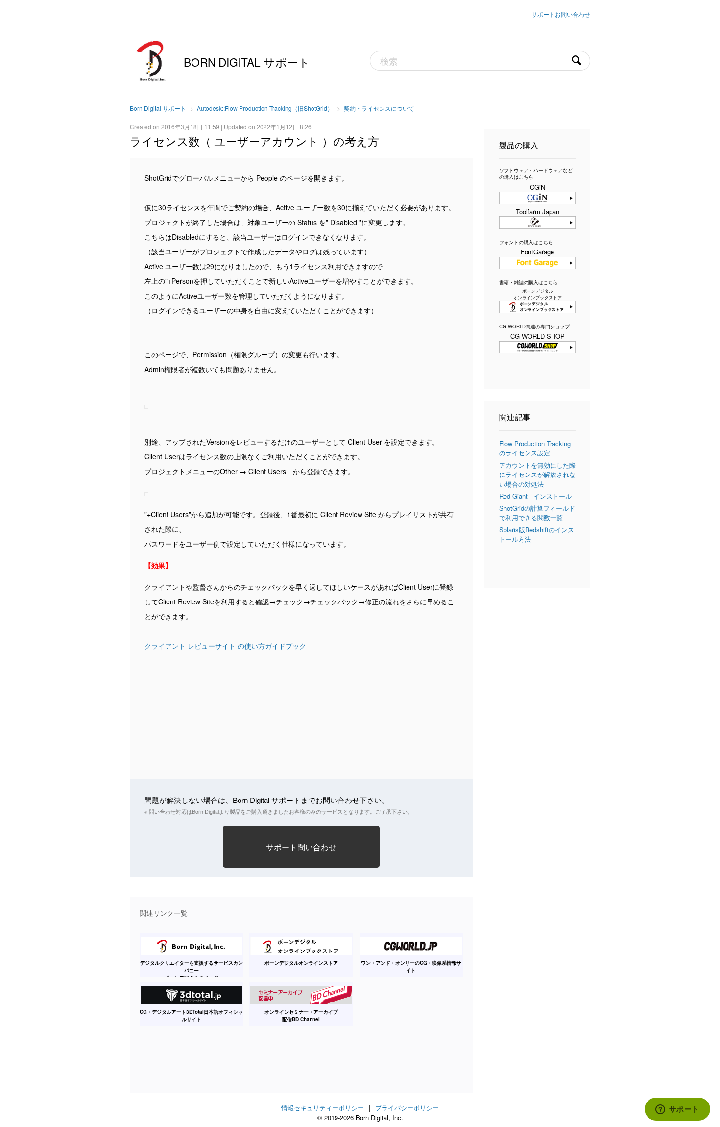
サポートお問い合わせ (560, 14)
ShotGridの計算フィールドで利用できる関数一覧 (537, 513)
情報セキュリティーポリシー (322, 1107)
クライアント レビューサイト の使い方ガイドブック (225, 646)
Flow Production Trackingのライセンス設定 (535, 448)
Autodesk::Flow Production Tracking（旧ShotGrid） (265, 108)
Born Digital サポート (247, 62)
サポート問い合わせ (301, 846)
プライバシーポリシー (407, 1107)
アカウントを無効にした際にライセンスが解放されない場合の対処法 (537, 474)
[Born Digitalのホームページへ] (152, 60)
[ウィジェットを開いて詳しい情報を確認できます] (677, 1110)
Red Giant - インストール (535, 496)
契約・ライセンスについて (379, 108)
